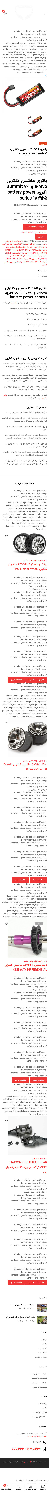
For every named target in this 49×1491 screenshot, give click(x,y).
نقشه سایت (42, 1352)
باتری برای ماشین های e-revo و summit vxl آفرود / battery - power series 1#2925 (26, 260)
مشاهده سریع (16, 679)
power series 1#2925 (15, 244)
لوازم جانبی (18, 241)
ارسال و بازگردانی (40, 1412)
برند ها (44, 1407)
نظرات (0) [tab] (42, 276)
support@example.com (37, 1436)
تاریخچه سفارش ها (39, 1373)
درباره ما (44, 1339)
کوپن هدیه (43, 1348)
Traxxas (14, 302)
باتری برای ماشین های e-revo (17, 253)
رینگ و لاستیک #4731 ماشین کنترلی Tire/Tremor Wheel (27, 567)
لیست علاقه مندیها (39, 1378)
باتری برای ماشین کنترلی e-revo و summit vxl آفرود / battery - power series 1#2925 (26, 250)
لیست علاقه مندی (40, 1387)
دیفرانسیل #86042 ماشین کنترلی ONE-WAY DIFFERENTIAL (26, 967)
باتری (36, 247)
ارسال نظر (21, 1308)
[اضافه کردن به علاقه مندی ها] (6, 536)
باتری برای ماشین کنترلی (24, 247)
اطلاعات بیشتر (38, 879)
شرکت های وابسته (40, 1416)
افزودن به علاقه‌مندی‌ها (35, 226)
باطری (12, 261)
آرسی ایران (27, 1462)
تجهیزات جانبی (41, 1357)
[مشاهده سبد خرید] (5, 12)
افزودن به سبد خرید (36, 679)
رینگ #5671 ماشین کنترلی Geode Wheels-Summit (25, 767)
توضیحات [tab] (42, 271)
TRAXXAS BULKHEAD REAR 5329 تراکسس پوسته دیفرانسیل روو (26, 1167)
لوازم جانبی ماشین (30, 560)
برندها (44, 1344)
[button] (46, 75)
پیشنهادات (42, 1403)
